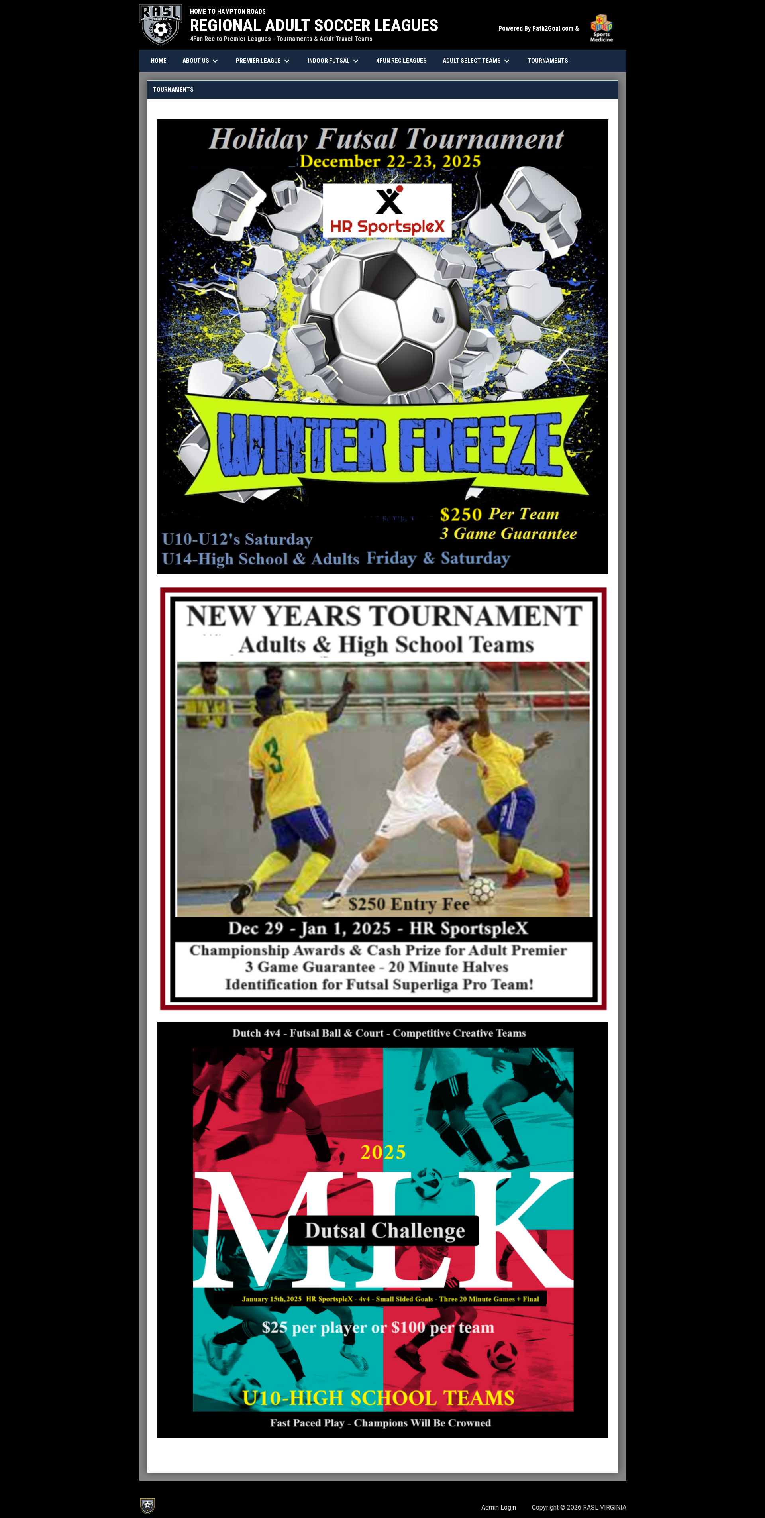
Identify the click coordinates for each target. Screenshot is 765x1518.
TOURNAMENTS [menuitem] (548, 60)
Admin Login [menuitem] (498, 1507)
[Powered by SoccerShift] (147, 1506)
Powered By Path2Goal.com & (558, 28)
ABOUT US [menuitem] (201, 61)
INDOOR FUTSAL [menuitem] (334, 61)
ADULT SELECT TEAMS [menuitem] (477, 61)
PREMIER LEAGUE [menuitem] (264, 61)
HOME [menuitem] (159, 60)
